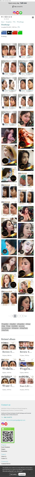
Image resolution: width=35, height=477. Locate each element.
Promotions (4, 451)
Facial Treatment (5, 447)
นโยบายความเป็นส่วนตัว (8, 471)
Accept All (22, 474)
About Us (3, 456)
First (9, 316)
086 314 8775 (8, 417)
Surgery (3, 449)
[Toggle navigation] (33, 17)
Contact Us (4, 458)
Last (26, 316)
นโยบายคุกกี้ (19, 471)
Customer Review (5, 463)
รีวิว (19, 27)
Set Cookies (13, 474)
